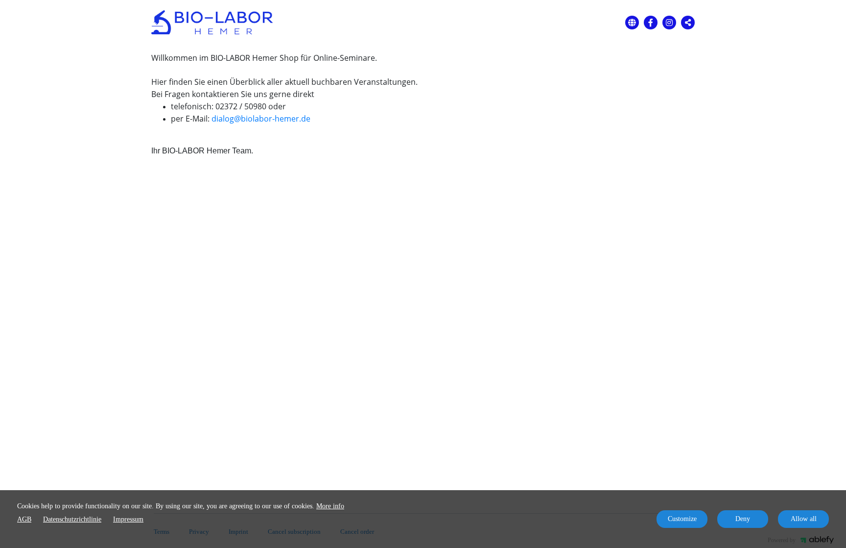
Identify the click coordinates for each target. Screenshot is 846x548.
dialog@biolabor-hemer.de (261, 118)
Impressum (128, 519)
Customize (682, 519)
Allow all (804, 519)
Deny (742, 519)
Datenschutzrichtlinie (72, 519)
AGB (24, 519)
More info (330, 506)
